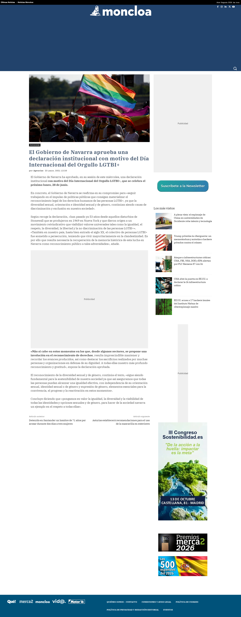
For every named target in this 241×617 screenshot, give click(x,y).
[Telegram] (78, 436)
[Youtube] (233, 7)
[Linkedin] (225, 7)
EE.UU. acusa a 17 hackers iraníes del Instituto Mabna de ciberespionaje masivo (192, 303)
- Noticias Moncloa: (25, 2)
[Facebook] (218, 7)
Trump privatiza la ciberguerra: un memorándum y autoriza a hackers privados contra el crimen (193, 239)
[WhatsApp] (70, 436)
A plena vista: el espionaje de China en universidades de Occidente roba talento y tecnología (193, 218)
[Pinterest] (85, 436)
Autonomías (35, 145)
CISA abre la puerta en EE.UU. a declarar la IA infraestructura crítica (191, 282)
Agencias (38, 171)
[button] (235, 68)
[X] (229, 7)
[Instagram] (222, 7)
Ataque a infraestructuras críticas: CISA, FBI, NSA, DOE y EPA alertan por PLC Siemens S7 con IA (192, 260)
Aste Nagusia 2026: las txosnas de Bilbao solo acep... (209, 2)
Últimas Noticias (8, 2)
